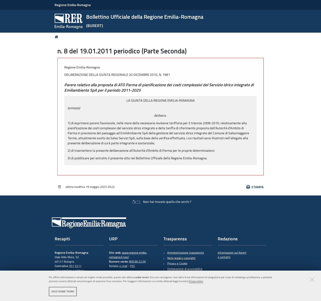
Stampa (257, 187)
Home (57, 36)
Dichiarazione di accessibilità (184, 269)
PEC (132, 266)
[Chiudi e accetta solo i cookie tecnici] (312, 279)
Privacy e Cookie (177, 263)
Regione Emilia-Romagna (73, 4)
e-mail (123, 266)
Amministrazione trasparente (185, 252)
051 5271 (75, 266)
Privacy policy (196, 281)
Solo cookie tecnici (62, 291)
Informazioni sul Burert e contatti (232, 254)
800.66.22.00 (137, 261)
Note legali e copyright (181, 258)
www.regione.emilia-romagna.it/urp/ (128, 254)
